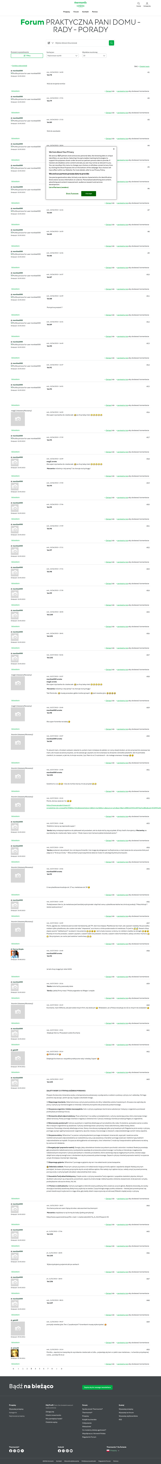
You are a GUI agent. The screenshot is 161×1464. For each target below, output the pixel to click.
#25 (148, 612)
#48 (148, 1300)
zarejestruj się (122, 91)
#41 (148, 1030)
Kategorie (13, 1413)
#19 (148, 483)
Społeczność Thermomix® (92, 1409)
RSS (120, 1419)
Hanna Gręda (18, 949)
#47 (148, 1279)
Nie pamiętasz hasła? (54, 1419)
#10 (148, 275)
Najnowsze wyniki (54, 56)
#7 (149, 210)
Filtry (28, 56)
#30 (148, 736)
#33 (148, 823)
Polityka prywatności (89, 1461)
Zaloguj (109, 91)
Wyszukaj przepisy (16, 1409)
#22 (148, 547)
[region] (81, 173)
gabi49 (15, 1050)
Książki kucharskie (89, 1419)
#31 (148, 770)
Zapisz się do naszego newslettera (97, 1387)
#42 (148, 1052)
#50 (148, 1350)
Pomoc (115, 1461)
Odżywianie (87, 1423)
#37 (148, 923)
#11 (148, 296)
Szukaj (121, 1405)
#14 (148, 365)
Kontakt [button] (85, 12)
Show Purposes (72, 193)
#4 (149, 146)
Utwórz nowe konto (53, 1415)
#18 (148, 459)
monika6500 (18, 71)
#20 (148, 504)
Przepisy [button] (66, 12)
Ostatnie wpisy (51, 1422)
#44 (148, 1206)
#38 (148, 951)
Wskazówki (86, 1426)
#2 (149, 98)
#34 (148, 847)
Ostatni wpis (144, 66)
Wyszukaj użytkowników (128, 1416)
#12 (148, 322)
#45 (148, 1231)
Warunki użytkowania (71, 1461)
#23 (148, 569)
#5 (149, 167)
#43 (148, 1079)
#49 (148, 1322)
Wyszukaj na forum (126, 1413)
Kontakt (59, 1461)
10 (84, 56)
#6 (149, 189)
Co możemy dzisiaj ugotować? (94, 1430)
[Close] (113, 149)
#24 (148, 590)
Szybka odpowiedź (19, 66)
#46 (148, 1253)
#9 (149, 253)
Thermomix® (87, 1413)
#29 (148, 708)
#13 (148, 343)
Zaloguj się (50, 1412)
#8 (149, 232)
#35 (148, 869)
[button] (138, 4)
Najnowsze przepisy (17, 1416)
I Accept (88, 194)
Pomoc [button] (95, 12)
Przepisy (12, 1405)
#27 (148, 655)
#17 (148, 437)
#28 (148, 676)
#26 (148, 633)
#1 (149, 72)
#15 (148, 386)
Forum (85, 1405)
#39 (148, 984)
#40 (148, 1005)
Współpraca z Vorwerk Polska (93, 1433)
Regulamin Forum (89, 1437)
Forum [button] (76, 12)
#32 (148, 798)
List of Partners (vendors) (59, 187)
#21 (148, 526)
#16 (148, 412)
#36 (148, 902)
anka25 (16, 1348)
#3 (149, 120)
